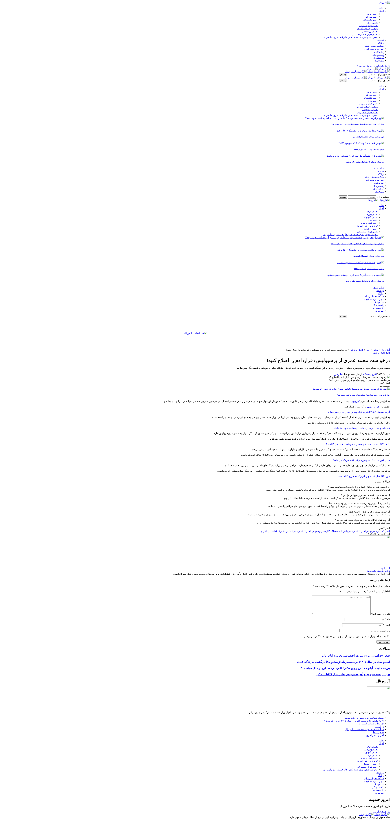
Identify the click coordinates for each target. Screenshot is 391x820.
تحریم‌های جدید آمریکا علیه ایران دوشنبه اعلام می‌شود (365, 162)
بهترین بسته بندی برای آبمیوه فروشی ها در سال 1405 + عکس (353, 674)
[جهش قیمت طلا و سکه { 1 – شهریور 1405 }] (360, 143)
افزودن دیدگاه (369, 374)
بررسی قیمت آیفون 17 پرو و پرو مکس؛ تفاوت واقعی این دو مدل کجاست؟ (345, 668)
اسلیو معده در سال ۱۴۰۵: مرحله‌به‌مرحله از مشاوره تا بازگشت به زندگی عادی (343, 661)
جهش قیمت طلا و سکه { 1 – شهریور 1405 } (368, 149)
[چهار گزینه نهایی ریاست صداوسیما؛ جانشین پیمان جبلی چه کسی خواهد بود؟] (344, 118)
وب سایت (385, 630)
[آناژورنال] (378, 68)
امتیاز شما (358, 591)
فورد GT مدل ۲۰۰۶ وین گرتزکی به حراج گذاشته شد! (363, 476)
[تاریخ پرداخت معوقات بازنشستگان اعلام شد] (360, 130)
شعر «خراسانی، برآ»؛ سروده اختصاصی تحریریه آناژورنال (356, 655)
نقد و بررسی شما (380, 614)
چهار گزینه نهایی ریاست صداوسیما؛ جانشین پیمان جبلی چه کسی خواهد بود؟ (357, 124)
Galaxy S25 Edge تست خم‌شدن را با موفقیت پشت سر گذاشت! (358, 444)
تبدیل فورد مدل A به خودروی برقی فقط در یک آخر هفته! (361, 460)
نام (387, 619)
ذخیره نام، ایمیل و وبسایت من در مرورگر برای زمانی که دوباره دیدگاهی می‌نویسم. (344, 636)
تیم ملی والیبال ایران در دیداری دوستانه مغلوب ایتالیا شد (361, 428)
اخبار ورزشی (378, 353)
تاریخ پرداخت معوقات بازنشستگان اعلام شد (368, 137)
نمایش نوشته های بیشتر (378, 571)
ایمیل (386, 625)
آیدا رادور (338, 374)
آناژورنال (354, 401)
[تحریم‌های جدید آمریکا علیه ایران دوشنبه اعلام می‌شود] (355, 155)
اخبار (387, 353)
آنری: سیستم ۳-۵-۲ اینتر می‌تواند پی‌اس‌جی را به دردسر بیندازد (359, 412)
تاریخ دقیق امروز (381, 811)
